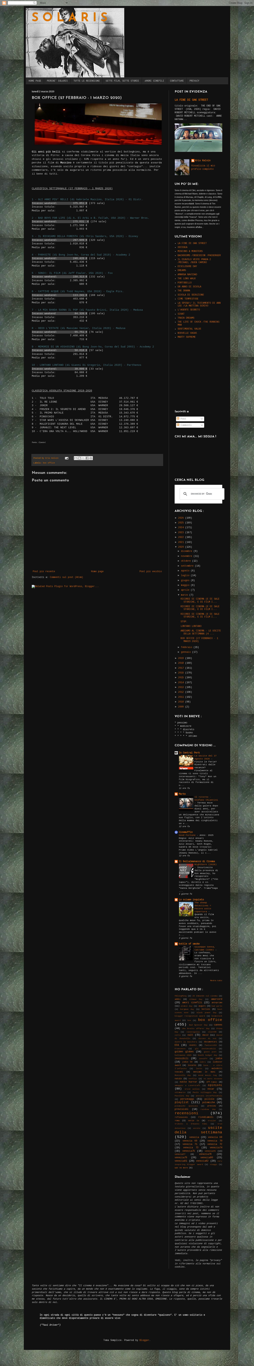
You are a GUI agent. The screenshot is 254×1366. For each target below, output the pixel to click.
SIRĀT (181, 314)
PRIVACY (194, 80)
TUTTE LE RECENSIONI (86, 80)
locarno (192, 1065)
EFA (177, 1045)
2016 (181, 672)
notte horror (188, 1082)
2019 (181, 658)
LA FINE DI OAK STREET (191, 99)
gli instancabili (205, 1049)
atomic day (186, 1006)
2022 (181, 537)
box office (49, 463)
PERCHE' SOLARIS (57, 80)
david (205, 1035)
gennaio (186, 652)
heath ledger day (207, 1055)
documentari (210, 1042)
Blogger (144, 1340)
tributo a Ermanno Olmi (191, 1124)
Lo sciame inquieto (191, 899)
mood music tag (207, 1075)
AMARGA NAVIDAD (187, 274)
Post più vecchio (151, 571)
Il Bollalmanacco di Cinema (197, 861)
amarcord (216, 999)
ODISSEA (182, 247)
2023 (181, 532)
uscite (196, 1128)
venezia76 (210, 1151)
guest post (210, 1052)
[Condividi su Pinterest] (91, 458)
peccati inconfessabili (209, 1096)
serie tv (193, 1120)
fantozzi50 (210, 1045)
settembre (188, 566)
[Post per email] (67, 458)
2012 (181, 692)
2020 (181, 547)
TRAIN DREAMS (186, 318)
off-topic (211, 1082)
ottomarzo (180, 1092)
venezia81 (181, 1161)
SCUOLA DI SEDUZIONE (191, 295)
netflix (193, 1079)
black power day (206, 1013)
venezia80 (206, 1157)
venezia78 (205, 1154)
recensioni (186, 1113)
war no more (181, 1168)
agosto (186, 570)
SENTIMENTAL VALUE (189, 329)
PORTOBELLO (184, 282)
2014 (181, 682)
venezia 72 (214, 1144)
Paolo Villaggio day (205, 1092)
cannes (218, 1025)
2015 (181, 677)
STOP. (184, 621)
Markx (182, 794)
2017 (181, 668)
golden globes (184, 1051)
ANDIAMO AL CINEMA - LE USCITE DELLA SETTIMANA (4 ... (201, 632)
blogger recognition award (190, 1016)
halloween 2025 (183, 1055)
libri (203, 1062)
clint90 (212, 1032)
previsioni (182, 1109)
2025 (181, 522)
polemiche (208, 1102)
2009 (181, 706)
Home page (97, 571)
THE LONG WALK (187, 278)
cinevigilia (193, 1032)
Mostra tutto (216, 981)
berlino (206, 1009)
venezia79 (181, 1157)
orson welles (192, 1089)
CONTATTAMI (177, 80)
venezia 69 (190, 1141)
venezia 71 (190, 1144)
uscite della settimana (198, 1130)
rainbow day (208, 1109)
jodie (218, 1058)
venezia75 (188, 1151)
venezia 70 (214, 1141)
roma (177, 1120)
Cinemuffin (186, 832)
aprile (186, 590)
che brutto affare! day (196, 1028)
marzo (185, 595)
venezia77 (180, 1154)
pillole (209, 1099)
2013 (181, 687)
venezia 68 (215, 1137)
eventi (192, 1045)
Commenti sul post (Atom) (66, 577)
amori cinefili (192, 1002)
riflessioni (181, 1117)
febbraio (187, 647)
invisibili (182, 1058)
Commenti (185, 425)
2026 (181, 518)
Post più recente (44, 571)
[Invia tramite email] (76, 458)
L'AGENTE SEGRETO (189, 309)
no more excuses (213, 1079)
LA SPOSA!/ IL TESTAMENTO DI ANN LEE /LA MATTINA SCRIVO (199, 304)
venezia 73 (191, 1147)
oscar (210, 1089)
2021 (181, 542)
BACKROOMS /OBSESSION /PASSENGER (199, 255)
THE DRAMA (184, 290)
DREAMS (182, 270)
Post (182, 419)
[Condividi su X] (83, 458)
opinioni (215, 1085)
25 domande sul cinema (204, 996)
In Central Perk (189, 752)
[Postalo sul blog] (80, 458)
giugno (186, 580)
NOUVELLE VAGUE (187, 333)
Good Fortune (188, 835)
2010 (181, 702)
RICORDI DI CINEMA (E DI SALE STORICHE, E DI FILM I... (200, 600)
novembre (187, 556)
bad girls (217, 1006)
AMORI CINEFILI (154, 80)
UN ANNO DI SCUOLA (189, 286)
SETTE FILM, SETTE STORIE (122, 80)
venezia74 (216, 1147)
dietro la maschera (186, 1042)
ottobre (186, 561)
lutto (199, 1068)
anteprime (217, 1002)
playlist (182, 1102)
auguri (202, 1006)
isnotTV (203, 1059)
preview (211, 1106)
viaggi (213, 1164)
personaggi (187, 1099)
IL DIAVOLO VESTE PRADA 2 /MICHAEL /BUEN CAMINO (194, 261)
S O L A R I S (69, 18)
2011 (181, 697)
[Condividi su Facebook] (87, 458)
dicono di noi (207, 1038)
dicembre (187, 551)
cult (190, 1035)
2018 (181, 663)
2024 (181, 527)
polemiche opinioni (186, 1106)
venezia (194, 1137)
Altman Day (196, 999)
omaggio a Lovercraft (187, 1085)
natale (178, 1078)
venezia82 (202, 1161)
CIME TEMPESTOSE (188, 299)
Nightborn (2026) (205, 864)
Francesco (180, 1049)
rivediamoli (206, 1117)
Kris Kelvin (203, 160)
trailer (212, 1121)
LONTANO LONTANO (191, 626)
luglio (186, 575)
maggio (186, 585)
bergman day (187, 1009)
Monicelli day (183, 1075)
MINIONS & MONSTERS (190, 251)
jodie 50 (187, 1062)
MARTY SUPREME (187, 337)
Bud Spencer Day (198, 1025)
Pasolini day (182, 1096)
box (189, 1020)
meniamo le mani (204, 1072)
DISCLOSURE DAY (187, 266)
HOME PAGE (35, 80)
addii (178, 999)
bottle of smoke (189, 944)
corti (178, 1035)
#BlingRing (181, 996)
